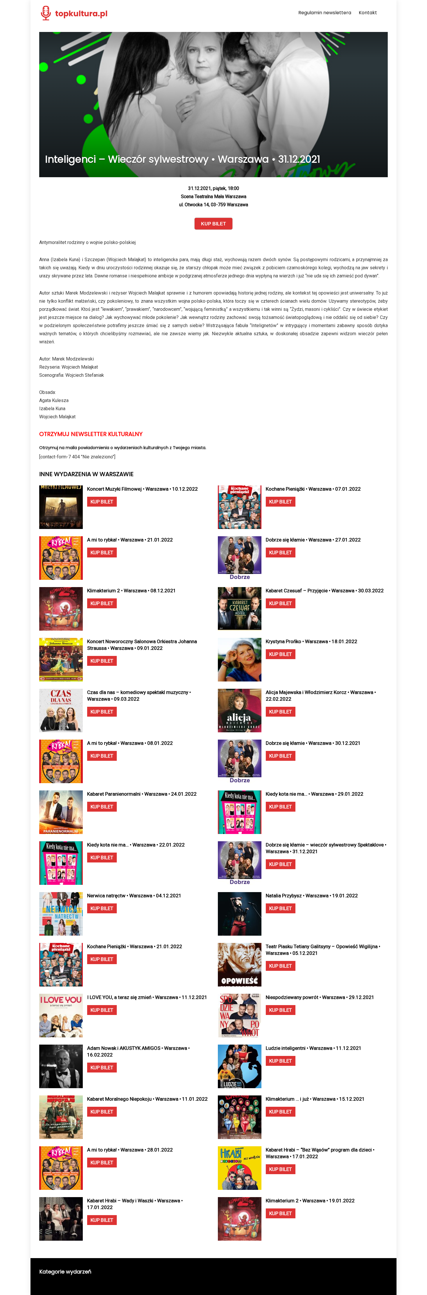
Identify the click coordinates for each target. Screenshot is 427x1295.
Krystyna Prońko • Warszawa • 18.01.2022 (311, 641)
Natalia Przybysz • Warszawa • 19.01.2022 (312, 895)
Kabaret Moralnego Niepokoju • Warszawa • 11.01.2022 (147, 1099)
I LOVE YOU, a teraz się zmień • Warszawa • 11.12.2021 (147, 997)
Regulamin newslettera (324, 12)
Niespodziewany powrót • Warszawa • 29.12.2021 (320, 997)
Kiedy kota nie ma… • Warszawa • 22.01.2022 (136, 845)
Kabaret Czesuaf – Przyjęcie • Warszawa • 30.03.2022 (325, 590)
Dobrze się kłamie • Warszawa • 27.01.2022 (313, 540)
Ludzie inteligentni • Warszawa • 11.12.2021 (314, 1048)
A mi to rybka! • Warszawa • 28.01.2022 (130, 1150)
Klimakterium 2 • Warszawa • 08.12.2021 (131, 590)
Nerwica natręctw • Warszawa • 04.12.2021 (134, 895)
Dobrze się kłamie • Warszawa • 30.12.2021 (313, 743)
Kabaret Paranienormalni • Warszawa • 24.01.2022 (142, 794)
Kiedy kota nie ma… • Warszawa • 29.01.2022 (314, 794)
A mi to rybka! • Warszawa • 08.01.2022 (130, 743)
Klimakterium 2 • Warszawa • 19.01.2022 (310, 1200)
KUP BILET (102, 502)
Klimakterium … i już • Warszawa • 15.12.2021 (315, 1099)
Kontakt (368, 12)
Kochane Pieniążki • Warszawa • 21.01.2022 (134, 946)
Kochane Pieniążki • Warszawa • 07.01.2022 (313, 489)
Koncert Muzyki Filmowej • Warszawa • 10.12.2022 (142, 489)
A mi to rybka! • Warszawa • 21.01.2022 (130, 540)
